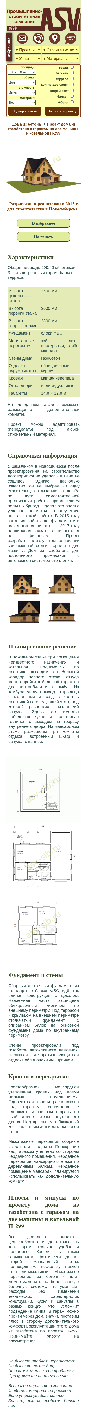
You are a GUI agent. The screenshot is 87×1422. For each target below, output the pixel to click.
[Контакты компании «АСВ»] (54, 42)
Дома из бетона (26, 124)
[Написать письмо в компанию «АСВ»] (22, 42)
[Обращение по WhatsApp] (70, 42)
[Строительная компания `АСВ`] (38, 42)
